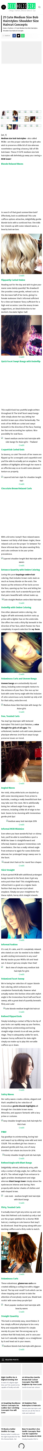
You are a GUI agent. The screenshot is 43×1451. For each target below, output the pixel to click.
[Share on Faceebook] (18, 35)
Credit (21, 276)
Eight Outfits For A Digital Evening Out (9, 1378)
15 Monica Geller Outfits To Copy (8, 1430)
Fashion (10, 28)
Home (5, 28)
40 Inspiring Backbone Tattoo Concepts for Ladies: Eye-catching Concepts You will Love (10, 1408)
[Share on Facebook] (14, 35)
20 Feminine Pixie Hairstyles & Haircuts (31, 1404)
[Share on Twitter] (23, 35)
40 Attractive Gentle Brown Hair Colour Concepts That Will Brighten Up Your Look (32, 1381)
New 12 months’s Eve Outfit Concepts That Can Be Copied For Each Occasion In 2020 (31, 1432)
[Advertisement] (21, 87)
